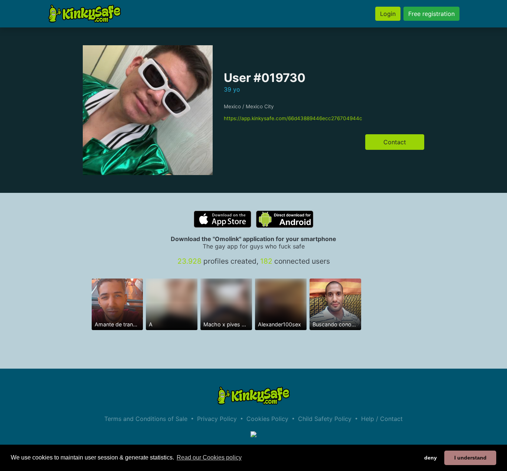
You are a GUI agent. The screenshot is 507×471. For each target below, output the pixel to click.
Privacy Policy (217, 418)
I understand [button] (470, 458)
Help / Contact (382, 418)
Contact (394, 142)
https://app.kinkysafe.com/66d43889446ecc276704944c (293, 118)
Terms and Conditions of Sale (145, 418)
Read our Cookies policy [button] (209, 457)
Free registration (431, 13)
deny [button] (430, 458)
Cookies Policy (267, 418)
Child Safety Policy (324, 418)
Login (388, 13)
